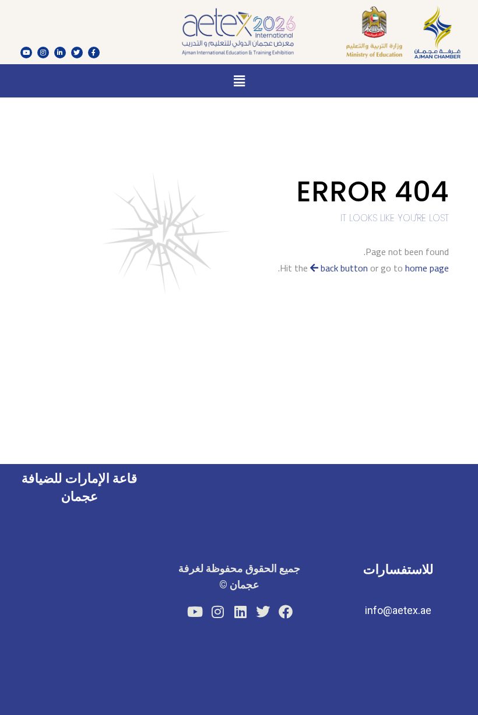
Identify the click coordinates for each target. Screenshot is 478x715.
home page (427, 268)
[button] (239, 81)
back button (343, 268)
